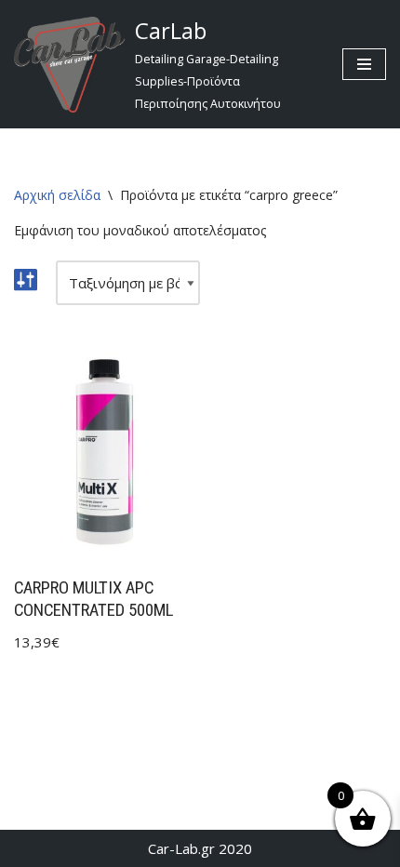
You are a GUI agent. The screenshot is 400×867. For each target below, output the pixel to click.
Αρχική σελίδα (57, 195)
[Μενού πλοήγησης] (364, 64)
